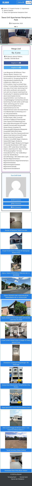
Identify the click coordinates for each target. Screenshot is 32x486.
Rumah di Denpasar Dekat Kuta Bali (16, 230)
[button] (31, 37)
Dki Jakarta (8, 56)
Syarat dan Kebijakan (17, 479)
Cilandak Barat (14, 58)
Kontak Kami (24, 477)
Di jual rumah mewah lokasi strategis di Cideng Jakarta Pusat (16, 341)
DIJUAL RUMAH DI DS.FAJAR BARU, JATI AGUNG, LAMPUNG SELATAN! (16, 319)
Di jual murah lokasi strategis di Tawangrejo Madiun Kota (16, 252)
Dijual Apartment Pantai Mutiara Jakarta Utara (16, 407)
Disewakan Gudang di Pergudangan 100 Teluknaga (16, 363)
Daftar (20, 2)
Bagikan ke (15, 63)
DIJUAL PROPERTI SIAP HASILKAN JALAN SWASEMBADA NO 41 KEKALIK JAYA (16, 296)
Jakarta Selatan (17, 56)
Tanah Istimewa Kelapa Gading (16, 450)
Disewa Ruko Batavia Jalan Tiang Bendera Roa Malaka (16, 386)
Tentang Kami (12, 477)
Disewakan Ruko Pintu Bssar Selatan (16, 470)
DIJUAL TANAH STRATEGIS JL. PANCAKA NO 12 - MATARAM (16, 274)
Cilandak (7, 58)
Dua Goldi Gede (16, 175)
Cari (27, 2)
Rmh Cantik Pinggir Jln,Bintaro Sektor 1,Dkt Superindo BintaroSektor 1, (16, 429)
